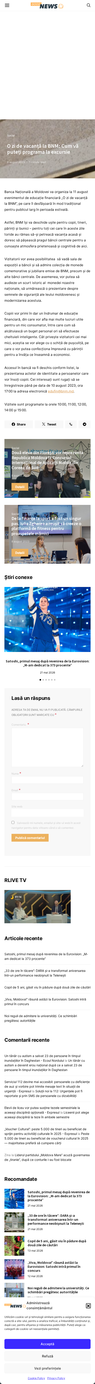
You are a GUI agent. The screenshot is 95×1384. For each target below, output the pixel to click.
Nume (16, 773)
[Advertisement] (47, 69)
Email (16, 790)
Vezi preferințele (47, 1368)
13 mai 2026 (35, 1250)
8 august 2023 (16, 162)
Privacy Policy (56, 1378)
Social (11, 135)
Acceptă (47, 1344)
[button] (88, 1305)
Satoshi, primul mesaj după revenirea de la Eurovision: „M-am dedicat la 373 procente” (47, 663)
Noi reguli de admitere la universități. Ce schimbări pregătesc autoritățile (58, 1290)
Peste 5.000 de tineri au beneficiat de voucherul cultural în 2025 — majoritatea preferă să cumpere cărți (46, 1138)
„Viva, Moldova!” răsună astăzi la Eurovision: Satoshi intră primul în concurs (54, 1266)
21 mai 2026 (47, 672)
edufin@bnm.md (61, 391)
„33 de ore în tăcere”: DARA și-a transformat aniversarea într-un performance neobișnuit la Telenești (56, 1219)
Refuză (47, 1356)
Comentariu (19, 724)
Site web (16, 806)
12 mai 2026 (35, 1276)
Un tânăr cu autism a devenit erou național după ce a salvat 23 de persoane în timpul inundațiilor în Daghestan (44, 1065)
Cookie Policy (36, 1378)
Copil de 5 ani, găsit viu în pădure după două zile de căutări (47, 987)
